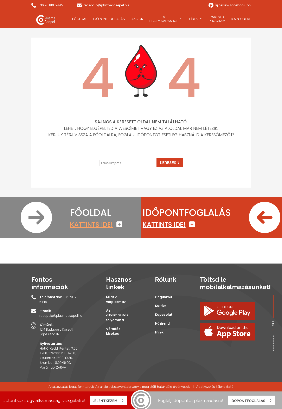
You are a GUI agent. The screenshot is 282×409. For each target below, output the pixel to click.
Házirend (162, 323)
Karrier (160, 306)
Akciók (137, 19)
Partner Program (217, 19)
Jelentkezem (105, 401)
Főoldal (79, 19)
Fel (273, 323)
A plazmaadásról (163, 19)
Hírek (193, 19)
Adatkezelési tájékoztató (214, 387)
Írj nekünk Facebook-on (233, 5)
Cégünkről (163, 297)
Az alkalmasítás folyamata (117, 315)
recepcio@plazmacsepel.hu (106, 5)
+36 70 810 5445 (50, 5)
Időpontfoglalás (109, 19)
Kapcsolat (241, 19)
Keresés (168, 163)
